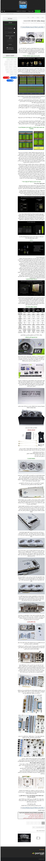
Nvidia (26, 23)
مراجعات (38, 11)
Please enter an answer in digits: (10, 36)
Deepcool (11, 64)
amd (12, 59)
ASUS (11, 62)
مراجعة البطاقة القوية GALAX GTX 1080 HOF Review (24, 836)
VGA (28, 23)
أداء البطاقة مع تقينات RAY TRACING (36, 817)
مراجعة (12, 74)
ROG (8, 72)
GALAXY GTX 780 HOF (38, 837)
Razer (15, 72)
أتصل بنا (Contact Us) (9, 13)
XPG (15, 74)
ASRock (15, 62)
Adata (15, 59)
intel (6, 67)
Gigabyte (15, 67)
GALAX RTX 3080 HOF (40, 827)
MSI (11, 69)
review (12, 72)
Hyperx (11, 67)
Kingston (15, 69)
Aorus (8, 59)
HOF (33, 827)
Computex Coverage (21, 11)
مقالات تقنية (31, 11)
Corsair (7, 62)
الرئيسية (43, 11)
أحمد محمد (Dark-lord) (40, 23)
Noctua (7, 69)
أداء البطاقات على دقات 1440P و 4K (36, 815)
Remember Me (10, 47)
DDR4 (15, 64)
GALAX (6, 64)
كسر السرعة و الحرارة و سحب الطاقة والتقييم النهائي (33, 818)
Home (43, 17)
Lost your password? (10, 49)
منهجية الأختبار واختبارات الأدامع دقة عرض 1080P (34, 814)
